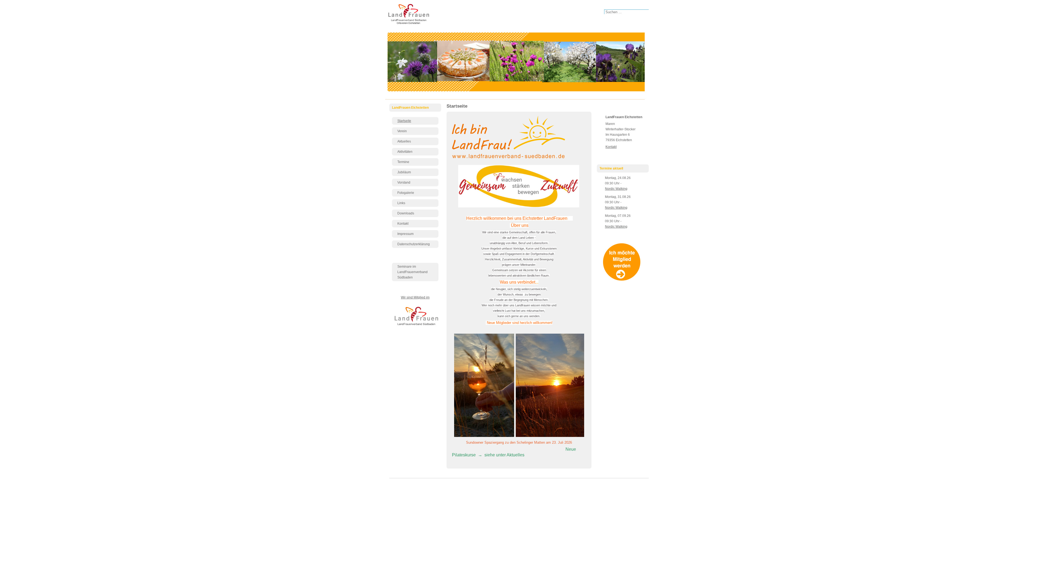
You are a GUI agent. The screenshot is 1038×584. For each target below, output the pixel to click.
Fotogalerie (405, 193)
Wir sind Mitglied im (415, 297)
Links (401, 203)
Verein (402, 131)
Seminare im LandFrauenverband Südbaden (412, 272)
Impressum (405, 234)
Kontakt (402, 223)
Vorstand (403, 182)
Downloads (405, 213)
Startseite (404, 121)
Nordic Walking (616, 189)
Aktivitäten (404, 152)
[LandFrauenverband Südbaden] (418, 325)
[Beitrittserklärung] (623, 280)
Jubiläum (404, 172)
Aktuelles (404, 141)
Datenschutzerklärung (413, 244)
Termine (403, 162)
